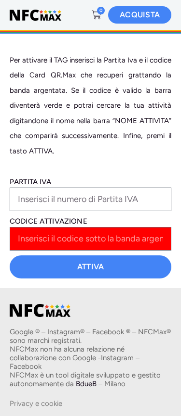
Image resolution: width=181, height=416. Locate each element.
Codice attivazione (48, 221)
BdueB (86, 383)
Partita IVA (31, 181)
